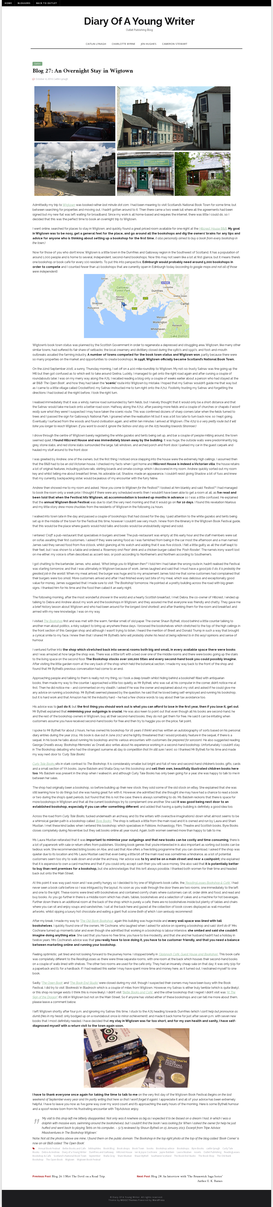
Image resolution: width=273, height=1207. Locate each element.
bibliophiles (94, 1148)
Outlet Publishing (212, 1152)
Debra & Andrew (50, 1152)
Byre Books (198, 1148)
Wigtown (69, 205)
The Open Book (54, 1159)
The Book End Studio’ (84, 983)
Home (8, 3)
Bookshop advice (165, 1148)
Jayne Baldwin (167, 1152)
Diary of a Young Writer (74, 1152)
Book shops (123, 1148)
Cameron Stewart (174, 43)
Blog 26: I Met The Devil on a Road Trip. (68, 1176)
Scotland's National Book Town (70, 1155)
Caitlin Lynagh (96, 43)
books (150, 1148)
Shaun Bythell (141, 1155)
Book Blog (108, 1148)
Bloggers (24, 3)
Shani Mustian (125, 1155)
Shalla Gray (109, 1155)
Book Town (138, 1148)
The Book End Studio (185, 1155)
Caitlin (37, 64)
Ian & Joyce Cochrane (146, 1152)
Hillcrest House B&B (213, 228)
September (95, 1155)
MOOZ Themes (129, 1200)
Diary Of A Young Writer (139, 21)
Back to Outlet (46, 3)
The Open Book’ (52, 983)
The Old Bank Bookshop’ (96, 921)
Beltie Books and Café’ (138, 992)
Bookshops (183, 1148)
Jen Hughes (149, 43)
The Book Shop (206, 1155)
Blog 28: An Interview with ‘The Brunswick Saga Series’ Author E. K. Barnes (179, 1179)
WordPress (158, 1200)
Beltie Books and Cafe (74, 1148)
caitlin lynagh (213, 1148)
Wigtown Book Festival (88, 1159)
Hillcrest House (124, 1152)
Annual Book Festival (49, 1148)
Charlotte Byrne (123, 43)
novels (197, 1152)
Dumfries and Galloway (101, 1152)
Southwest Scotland (161, 1155)
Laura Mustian (184, 1152)
